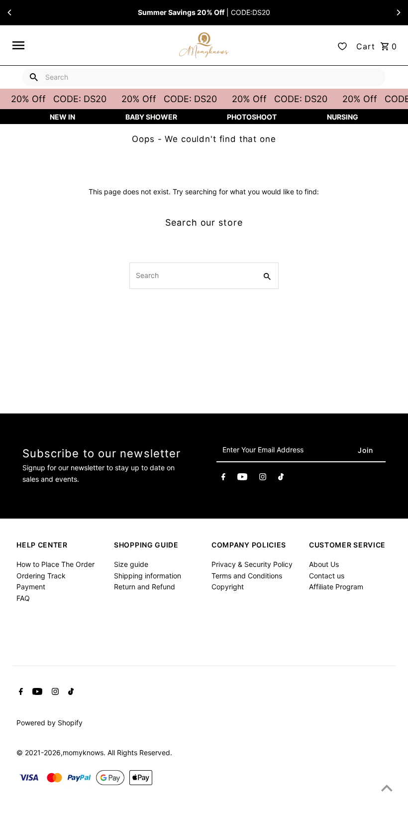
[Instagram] (262, 478)
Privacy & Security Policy (252, 564)
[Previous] (9, 12)
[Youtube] (242, 478)
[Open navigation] (92, 45)
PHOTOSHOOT (252, 117)
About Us (324, 564)
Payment (30, 586)
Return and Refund (144, 586)
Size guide (131, 564)
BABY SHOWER (151, 117)
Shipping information (147, 575)
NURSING (342, 117)
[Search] (33, 77)
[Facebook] (223, 478)
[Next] (398, 12)
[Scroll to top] (387, 788)
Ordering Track (41, 575)
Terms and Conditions (246, 575)
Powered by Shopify (49, 722)
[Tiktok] (281, 478)
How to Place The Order (55, 564)
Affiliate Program (336, 586)
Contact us (326, 575)
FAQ (23, 598)
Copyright (227, 586)
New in (62, 117)
